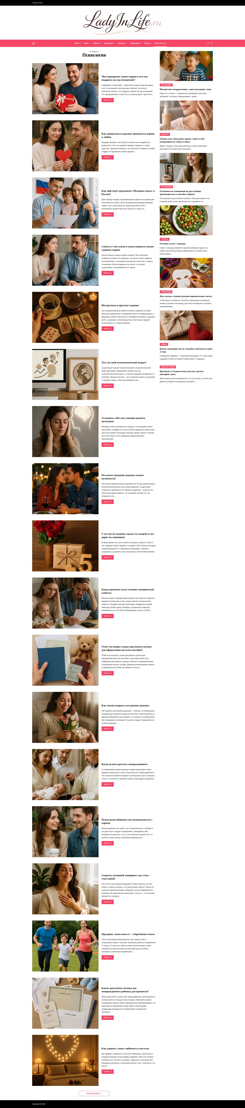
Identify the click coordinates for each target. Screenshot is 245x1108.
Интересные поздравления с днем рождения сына (185, 89)
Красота (121, 43)
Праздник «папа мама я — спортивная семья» (128, 934)
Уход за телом (168, 367)
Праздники (166, 85)
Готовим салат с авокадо (172, 243)
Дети (77, 43)
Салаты (164, 239)
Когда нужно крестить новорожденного (125, 764)
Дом (86, 43)
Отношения (166, 187)
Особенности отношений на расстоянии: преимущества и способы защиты (180, 193)
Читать (106, 100)
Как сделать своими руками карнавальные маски (186, 296)
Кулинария (135, 43)
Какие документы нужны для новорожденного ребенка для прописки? (125, 990)
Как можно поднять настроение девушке (125, 705)
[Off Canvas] (33, 43)
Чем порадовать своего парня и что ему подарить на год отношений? (125, 78)
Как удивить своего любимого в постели (125, 1048)
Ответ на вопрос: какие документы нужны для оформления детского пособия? (127, 648)
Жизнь (96, 43)
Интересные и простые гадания (120, 305)
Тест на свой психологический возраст (124, 362)
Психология (159, 43)
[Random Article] (208, 43)
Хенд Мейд (166, 292)
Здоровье (108, 43)
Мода (147, 43)
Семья (164, 344)
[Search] (212, 43)
